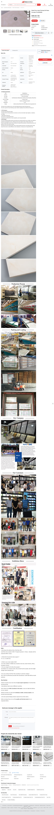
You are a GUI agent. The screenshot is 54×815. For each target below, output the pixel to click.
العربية (39, 807)
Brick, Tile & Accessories (16, 7)
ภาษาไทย (50, 807)
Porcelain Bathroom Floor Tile (40, 797)
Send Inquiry (34, 20)
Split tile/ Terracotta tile (5, 778)
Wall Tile (28, 778)
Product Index (48, 805)
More (2, 801)
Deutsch (31, 807)
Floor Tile (14, 789)
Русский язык (24, 807)
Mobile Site (25, 806)
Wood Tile (2, 776)
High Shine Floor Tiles (21, 789)
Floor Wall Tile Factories (23, 794)
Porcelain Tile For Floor (43, 794)
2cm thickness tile (43, 776)
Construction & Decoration (7, 7)
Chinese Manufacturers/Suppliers (17, 805)
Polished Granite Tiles (40, 789)
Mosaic (15, 776)
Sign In (33, 45)
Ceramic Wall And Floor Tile (33, 794)
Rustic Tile (41, 774)
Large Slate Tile (29, 774)
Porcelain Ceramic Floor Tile (28, 797)
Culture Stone (16, 778)
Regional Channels (42, 805)
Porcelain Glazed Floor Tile (17, 797)
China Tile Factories (5, 794)
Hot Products (4, 805)
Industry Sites (37, 805)
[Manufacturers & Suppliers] (27, 2)
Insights (29, 806)
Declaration (38, 810)
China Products (9, 805)
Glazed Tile (3, 789)
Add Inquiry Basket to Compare (16, 34)
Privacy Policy (43, 810)
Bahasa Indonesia (30, 808)
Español (12, 807)
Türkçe (22, 808)
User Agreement (33, 810)
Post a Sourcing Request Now (13, 727)
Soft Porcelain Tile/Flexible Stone (6, 774)
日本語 (45, 807)
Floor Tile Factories (13, 794)
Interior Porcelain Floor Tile (6, 797)
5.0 (42, 52)
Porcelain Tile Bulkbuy (11, 799)
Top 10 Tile (48, 797)
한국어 (42, 807)
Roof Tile (41, 778)
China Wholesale (26, 805)
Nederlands (35, 807)
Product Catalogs (16, 772)
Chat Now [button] (43, 20)
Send (10, 726)
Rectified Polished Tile (31, 789)
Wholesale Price (31, 805)
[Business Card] (51, 55)
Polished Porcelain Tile (30, 776)
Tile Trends (3, 799)
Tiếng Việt (25, 808)
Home (2, 7)
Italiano (28, 807)
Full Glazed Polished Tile (18, 774)
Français (19, 807)
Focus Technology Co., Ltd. (20, 810)
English (8, 807)
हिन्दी (47, 807)
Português (15, 807)
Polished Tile (22, 7)
